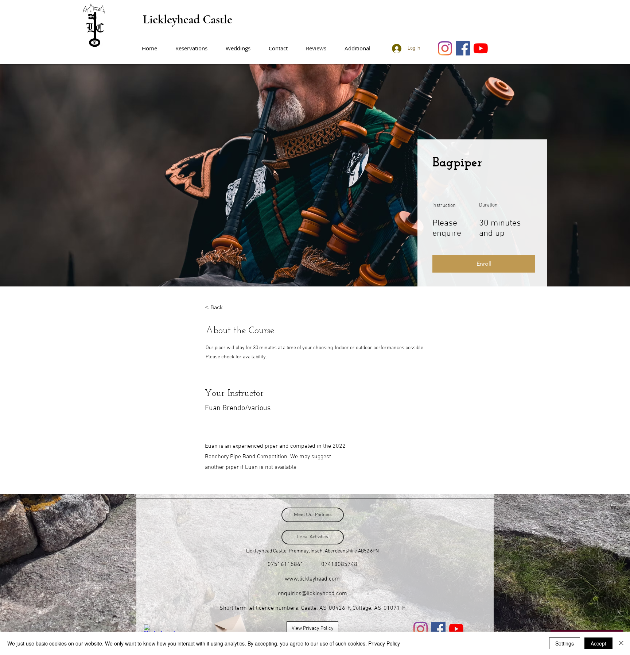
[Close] (621, 643)
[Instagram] (445, 48)
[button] (361, 48)
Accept (598, 643)
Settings (564, 643)
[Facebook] (463, 48)
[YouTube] (481, 48)
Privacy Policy (384, 643)
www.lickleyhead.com (312, 579)
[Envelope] (229, 625)
